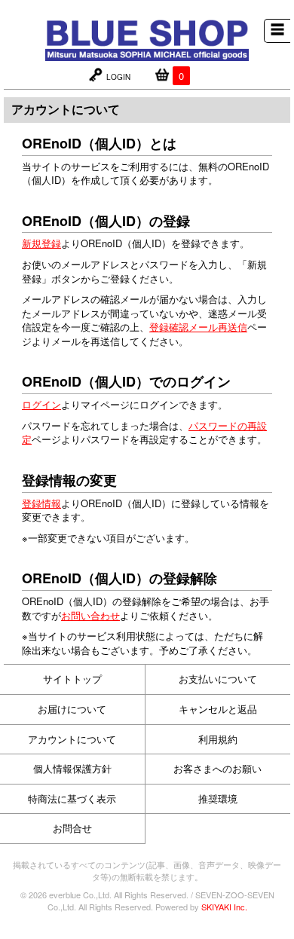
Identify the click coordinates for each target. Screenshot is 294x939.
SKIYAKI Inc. (224, 907)
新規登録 (41, 243)
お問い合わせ (90, 615)
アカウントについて (72, 739)
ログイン (41, 404)
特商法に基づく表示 (72, 798)
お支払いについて (218, 678)
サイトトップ (72, 678)
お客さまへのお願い (217, 768)
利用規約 (217, 739)
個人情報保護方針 (72, 768)
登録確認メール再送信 (198, 327)
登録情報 (41, 503)
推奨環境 (217, 798)
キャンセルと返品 (218, 709)
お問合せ (72, 828)
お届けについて (72, 709)
